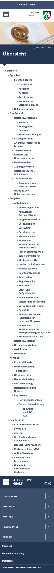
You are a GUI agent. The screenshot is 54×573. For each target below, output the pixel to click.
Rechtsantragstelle (29, 272)
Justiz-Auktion (22, 150)
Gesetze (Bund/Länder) (27, 444)
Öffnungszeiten (23, 375)
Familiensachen (27, 236)
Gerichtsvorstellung (25, 117)
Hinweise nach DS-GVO (28, 412)
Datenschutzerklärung (31, 404)
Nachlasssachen (28, 268)
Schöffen (24, 285)
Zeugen (18, 433)
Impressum (20, 395)
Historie (23, 122)
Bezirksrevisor (27, 232)
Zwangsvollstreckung (31, 336)
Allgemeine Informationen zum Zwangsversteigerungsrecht (35, 329)
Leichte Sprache (23, 79)
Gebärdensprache (24, 109)
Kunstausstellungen (30, 134)
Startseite (11, 70)
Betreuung (25, 227)
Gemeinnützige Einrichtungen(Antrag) (22, 469)
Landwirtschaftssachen (32, 264)
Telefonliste (21, 370)
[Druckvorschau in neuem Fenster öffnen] (45, 483)
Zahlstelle (24, 310)
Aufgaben (24, 88)
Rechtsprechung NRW (26, 449)
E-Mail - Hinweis (23, 362)
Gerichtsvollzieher (24, 340)
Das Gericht (25, 84)
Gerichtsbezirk (22, 349)
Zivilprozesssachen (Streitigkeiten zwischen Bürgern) (30, 318)
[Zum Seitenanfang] (49, 483)
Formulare (20, 428)
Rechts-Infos (26, 97)
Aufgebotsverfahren (30, 219)
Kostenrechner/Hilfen (26, 424)
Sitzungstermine (23, 138)
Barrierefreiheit (23, 162)
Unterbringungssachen (32, 301)
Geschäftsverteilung (25, 345)
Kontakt (23, 92)
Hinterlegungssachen (31, 251)
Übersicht (7, 546)
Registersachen (27, 281)
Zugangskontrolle (24, 166)
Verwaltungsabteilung (31, 306)
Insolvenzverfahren (29, 255)
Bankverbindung (23, 383)
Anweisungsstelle (29, 207)
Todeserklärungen (29, 297)
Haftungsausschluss (30, 400)
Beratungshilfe (27, 223)
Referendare (25, 277)
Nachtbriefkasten (24, 379)
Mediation (20, 353)
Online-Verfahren (24, 453)
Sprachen (15, 75)
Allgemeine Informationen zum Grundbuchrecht (29, 244)
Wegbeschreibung (24, 366)
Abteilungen (21, 203)
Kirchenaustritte (28, 260)
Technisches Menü (25, 5)
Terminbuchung (23, 178)
